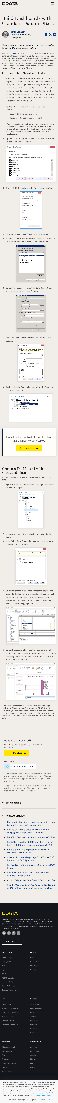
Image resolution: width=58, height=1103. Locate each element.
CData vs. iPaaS (8, 1021)
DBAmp (33, 970)
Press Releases (36, 1008)
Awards (33, 1016)
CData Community (9, 1047)
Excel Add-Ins (7, 982)
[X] (9, 933)
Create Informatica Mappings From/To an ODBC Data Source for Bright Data (30, 859)
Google (33, 1055)
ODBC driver (17, 53)
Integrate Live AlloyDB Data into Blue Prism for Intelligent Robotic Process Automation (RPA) (30, 843)
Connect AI (34, 962)
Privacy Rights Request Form (40, 1095)
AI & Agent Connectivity (11, 1012)
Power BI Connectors (10, 986)
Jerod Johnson (18, 31)
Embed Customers (9, 1016)
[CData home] (12, 3)
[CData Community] (18, 933)
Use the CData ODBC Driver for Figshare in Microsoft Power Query (28, 874)
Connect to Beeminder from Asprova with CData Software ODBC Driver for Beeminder (31, 823)
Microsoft (34, 1059)
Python (4, 970)
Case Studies (7, 1051)
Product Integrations (10, 1008)
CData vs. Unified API (10, 1025)
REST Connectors (8, 978)
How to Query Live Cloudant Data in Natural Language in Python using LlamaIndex (28, 831)
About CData (35, 1004)
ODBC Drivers (7, 958)
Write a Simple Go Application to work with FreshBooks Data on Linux (28, 851)
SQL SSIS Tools (35, 966)
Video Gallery (7, 1071)
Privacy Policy (11, 1093)
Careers (33, 1028)
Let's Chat (9, 941)
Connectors (6, 1004)
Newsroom (34, 1012)
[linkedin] (4, 933)
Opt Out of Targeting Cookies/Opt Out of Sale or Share (29, 1100)
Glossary (5, 1067)
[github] (14, 933)
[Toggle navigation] (52, 3)
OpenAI (33, 1067)
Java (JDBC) (6, 962)
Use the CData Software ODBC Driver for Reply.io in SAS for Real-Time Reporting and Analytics (31, 886)
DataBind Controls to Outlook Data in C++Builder (31, 837)
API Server (6, 974)
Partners (33, 1025)
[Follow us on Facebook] (46, 34)
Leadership (34, 1021)
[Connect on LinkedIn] (54, 34)
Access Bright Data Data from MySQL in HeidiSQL (31, 880)
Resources (6, 1059)
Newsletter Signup (9, 1063)
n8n (31, 1063)
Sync (32, 958)
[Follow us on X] (50, 34)
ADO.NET (5, 966)
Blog (3, 1055)
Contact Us (34, 1033)
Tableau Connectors (10, 990)
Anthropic (34, 1047)
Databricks (34, 1051)
